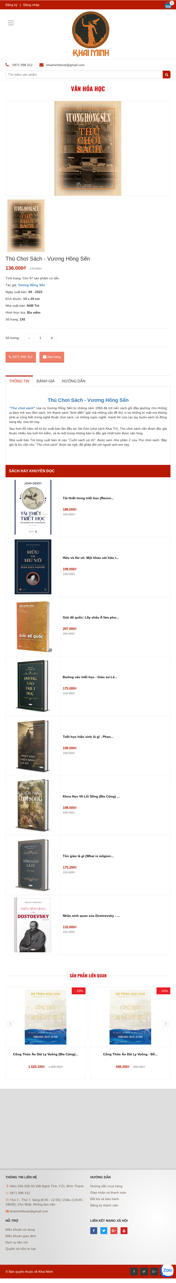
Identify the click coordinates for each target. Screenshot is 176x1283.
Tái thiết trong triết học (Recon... (88, 498)
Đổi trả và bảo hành (104, 1199)
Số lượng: (13, 338)
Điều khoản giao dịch (21, 1236)
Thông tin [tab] (19, 381)
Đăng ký (11, 5)
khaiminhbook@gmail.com (65, 65)
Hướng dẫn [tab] (73, 381)
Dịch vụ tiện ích (17, 1242)
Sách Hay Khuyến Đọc (32, 471)
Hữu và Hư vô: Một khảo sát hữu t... (91, 558)
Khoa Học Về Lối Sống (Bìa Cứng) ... (91, 796)
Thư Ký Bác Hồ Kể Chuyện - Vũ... (130, 1054)
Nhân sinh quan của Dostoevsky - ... (91, 916)
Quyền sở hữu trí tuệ (21, 1249)
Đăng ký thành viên (104, 1205)
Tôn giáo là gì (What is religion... (88, 856)
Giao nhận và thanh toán (108, 1192)
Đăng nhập (31, 5)
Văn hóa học (88, 88)
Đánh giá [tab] (46, 381)
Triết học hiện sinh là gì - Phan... (88, 737)
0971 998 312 (22, 357)
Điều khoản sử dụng (20, 1229)
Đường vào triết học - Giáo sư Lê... (90, 677)
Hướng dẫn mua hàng (106, 1186)
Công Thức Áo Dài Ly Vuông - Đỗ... (45, 1054)
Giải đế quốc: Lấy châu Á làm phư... (91, 617)
